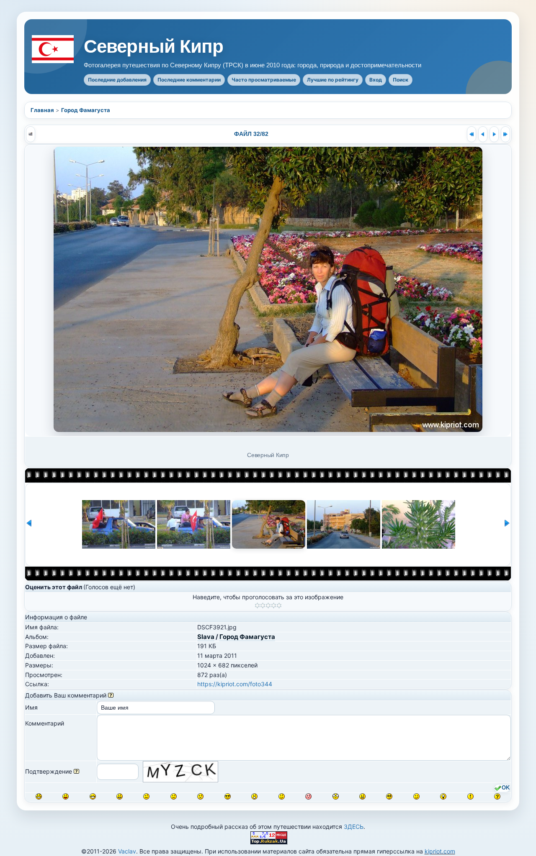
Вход (375, 80)
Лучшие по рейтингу (332, 80)
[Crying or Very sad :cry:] (200, 796)
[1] (257, 605)
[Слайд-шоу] (30, 134)
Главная (42, 110)
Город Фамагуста (85, 110)
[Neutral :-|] (146, 796)
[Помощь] (110, 695)
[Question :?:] (497, 796)
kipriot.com (440, 851)
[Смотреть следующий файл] (494, 134)
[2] (262, 605)
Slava (205, 637)
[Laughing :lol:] (39, 796)
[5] (279, 605)
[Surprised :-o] (254, 796)
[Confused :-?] (281, 796)
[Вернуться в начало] (471, 134)
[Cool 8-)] (227, 796)
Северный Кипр (154, 46)
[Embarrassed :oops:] (308, 796)
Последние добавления (117, 80)
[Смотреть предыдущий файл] (482, 134)
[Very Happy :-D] (93, 796)
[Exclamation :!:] (470, 796)
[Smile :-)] (119, 796)
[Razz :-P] (65, 796)
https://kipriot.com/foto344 (234, 683)
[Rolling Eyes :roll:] (389, 796)
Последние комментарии (189, 80)
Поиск (400, 80)
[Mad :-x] (362, 796)
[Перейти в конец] (505, 134)
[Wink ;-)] (416, 796)
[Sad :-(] (173, 796)
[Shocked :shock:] (335, 796)
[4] (273, 605)
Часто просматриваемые (264, 80)
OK (506, 788)
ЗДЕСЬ (353, 826)
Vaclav (127, 851)
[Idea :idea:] (443, 796)
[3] (268, 605)
